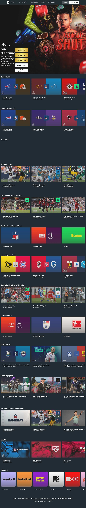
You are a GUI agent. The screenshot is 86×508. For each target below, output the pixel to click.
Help (15, 498)
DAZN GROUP (62, 498)
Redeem (36, 501)
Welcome (51, 2)
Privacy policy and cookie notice (40, 498)
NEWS (70, 498)
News (43, 2)
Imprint (54, 498)
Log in (65, 2)
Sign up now (74, 2)
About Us (43, 501)
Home (13, 2)
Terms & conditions (23, 498)
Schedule (34, 2)
